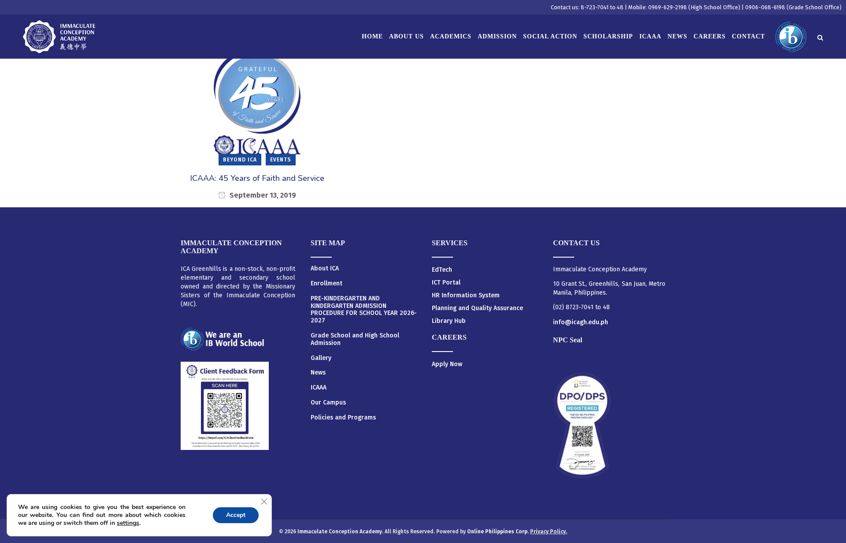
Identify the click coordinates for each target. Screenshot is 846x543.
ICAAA (319, 387)
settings (128, 523)
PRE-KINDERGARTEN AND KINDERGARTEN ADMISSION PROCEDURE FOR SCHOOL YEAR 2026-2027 (364, 309)
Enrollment (326, 283)
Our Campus (328, 402)
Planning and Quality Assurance (477, 308)
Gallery (321, 358)
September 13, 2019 (262, 195)
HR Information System (466, 295)
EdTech (442, 269)
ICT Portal (446, 282)
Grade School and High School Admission (355, 339)
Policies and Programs (343, 417)
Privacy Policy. (548, 531)
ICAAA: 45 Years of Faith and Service (257, 178)
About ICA (325, 268)
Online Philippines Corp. (498, 531)
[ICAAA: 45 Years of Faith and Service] (257, 101)
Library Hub (449, 321)
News (318, 372)
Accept (235, 515)
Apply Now (447, 364)
